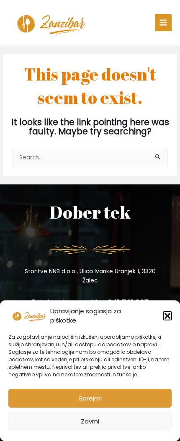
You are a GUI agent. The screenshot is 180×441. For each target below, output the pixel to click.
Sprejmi (90, 398)
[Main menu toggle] (163, 22)
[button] (167, 316)
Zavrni (90, 421)
